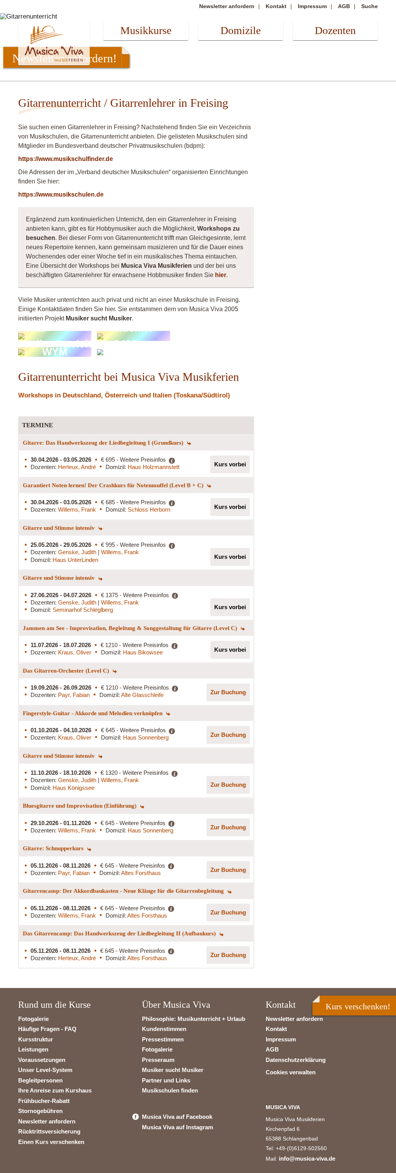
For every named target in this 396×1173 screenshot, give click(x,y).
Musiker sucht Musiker (172, 1070)
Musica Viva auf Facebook (177, 1116)
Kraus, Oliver (74, 652)
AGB (344, 6)
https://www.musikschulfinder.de (65, 159)
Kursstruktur (35, 1039)
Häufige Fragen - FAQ (47, 1029)
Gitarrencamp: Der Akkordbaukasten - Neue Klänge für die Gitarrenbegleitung (124, 891)
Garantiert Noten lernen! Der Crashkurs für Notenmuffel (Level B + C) (114, 485)
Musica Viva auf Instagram (177, 1127)
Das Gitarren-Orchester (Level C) (67, 671)
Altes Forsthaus (141, 873)
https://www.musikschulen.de (61, 194)
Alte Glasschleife (142, 695)
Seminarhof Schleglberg (83, 609)
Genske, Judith (78, 552)
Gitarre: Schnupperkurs (54, 848)
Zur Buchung (228, 692)
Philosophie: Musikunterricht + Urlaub (193, 1018)
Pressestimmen (163, 1039)
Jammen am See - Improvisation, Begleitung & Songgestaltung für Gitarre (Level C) (131, 628)
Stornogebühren (40, 1111)
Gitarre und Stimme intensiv (59, 528)
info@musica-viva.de (307, 1158)
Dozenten (335, 30)
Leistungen (33, 1049)
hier (220, 275)
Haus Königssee (73, 787)
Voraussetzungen (41, 1060)
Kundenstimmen (164, 1029)
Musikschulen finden (170, 1090)
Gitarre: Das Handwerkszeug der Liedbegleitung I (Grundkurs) (104, 443)
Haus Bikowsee (143, 652)
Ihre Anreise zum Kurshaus (55, 1090)
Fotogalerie (33, 1018)
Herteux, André (77, 467)
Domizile (240, 30)
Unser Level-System (45, 1070)
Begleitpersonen (40, 1080)
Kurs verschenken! (358, 1006)
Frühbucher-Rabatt (44, 1101)
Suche (369, 6)
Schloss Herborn (149, 509)
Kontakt (276, 6)
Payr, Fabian (74, 695)
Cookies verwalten (291, 1072)
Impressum (312, 6)
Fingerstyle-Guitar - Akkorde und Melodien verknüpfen (93, 713)
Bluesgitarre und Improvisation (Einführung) (80, 806)
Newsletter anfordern (226, 6)
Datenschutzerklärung (296, 1060)
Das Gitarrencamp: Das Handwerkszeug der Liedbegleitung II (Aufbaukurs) (120, 933)
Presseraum (158, 1060)
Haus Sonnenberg (146, 737)
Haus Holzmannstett (153, 467)
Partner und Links (166, 1080)
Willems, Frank (77, 509)
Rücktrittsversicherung (49, 1131)
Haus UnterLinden (75, 560)
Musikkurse (145, 30)
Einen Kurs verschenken (51, 1142)
